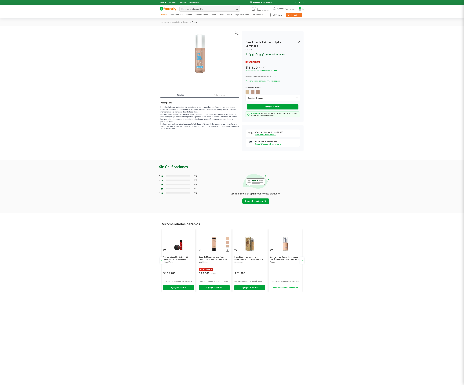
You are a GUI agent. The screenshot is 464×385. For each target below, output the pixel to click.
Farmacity (163, 2)
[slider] (232, 2)
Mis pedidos (296, 15)
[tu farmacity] (277, 15)
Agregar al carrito (273, 107)
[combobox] (209, 9)
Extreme (249, 49)
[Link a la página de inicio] (165, 22)
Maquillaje (176, 22)
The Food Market (194, 2)
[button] (295, 2)
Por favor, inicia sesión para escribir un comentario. (255, 201)
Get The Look (173, 2)
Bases (194, 22)
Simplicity (183, 2)
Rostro (185, 22)
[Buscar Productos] (237, 8)
